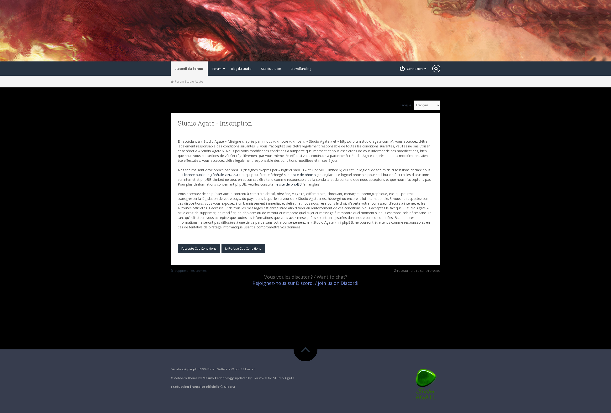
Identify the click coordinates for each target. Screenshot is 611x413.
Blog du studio (241, 68)
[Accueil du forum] (305, 30)
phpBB (198, 369)
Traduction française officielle (195, 386)
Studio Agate (283, 378)
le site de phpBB (303, 174)
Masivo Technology (218, 378)
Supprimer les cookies (190, 270)
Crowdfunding (300, 68)
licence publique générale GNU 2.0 (211, 174)
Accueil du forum (189, 68)
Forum (216, 68)
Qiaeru (229, 386)
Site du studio (271, 68)
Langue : (406, 105)
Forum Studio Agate (188, 81)
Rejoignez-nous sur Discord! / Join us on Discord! (305, 283)
